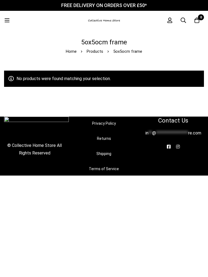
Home (71, 51)
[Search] (183, 20)
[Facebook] (169, 146)
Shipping (103, 153)
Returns (104, 138)
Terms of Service (104, 169)
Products (95, 51)
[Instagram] (178, 146)
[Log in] (170, 20)
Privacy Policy (104, 123)
